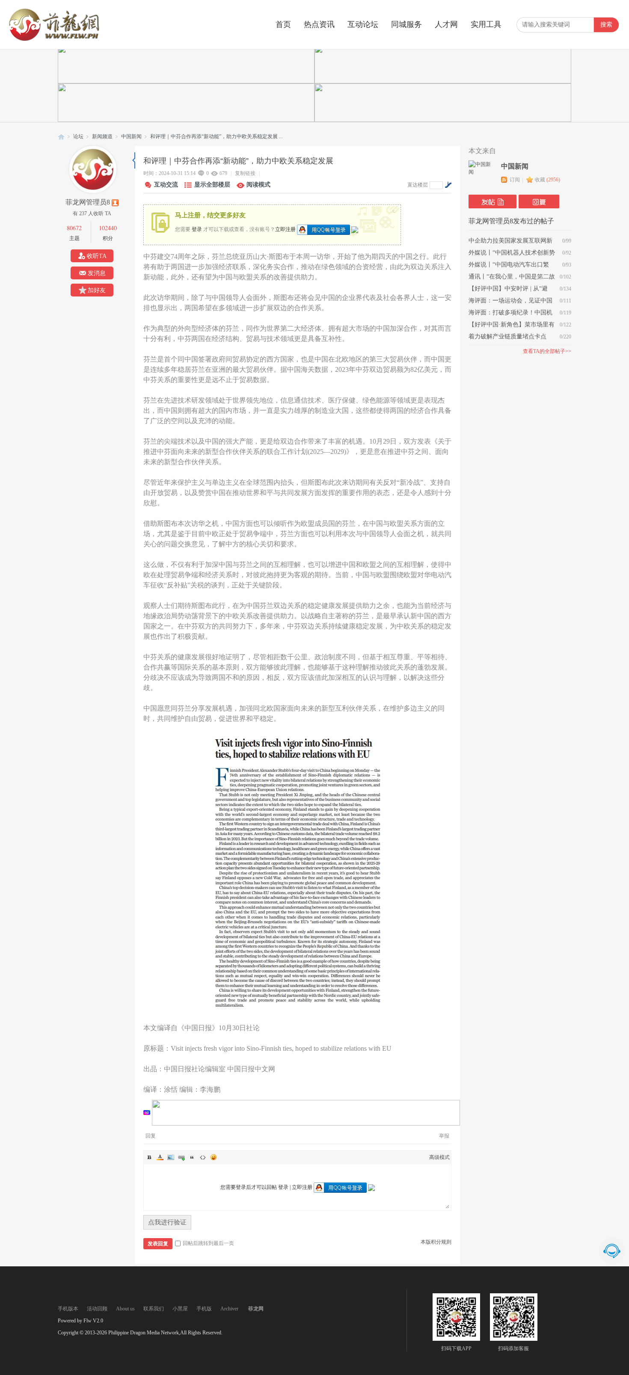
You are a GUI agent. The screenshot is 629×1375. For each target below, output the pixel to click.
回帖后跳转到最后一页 (208, 1243)
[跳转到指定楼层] (448, 184)
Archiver (229, 1309)
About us (125, 1309)
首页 (283, 24)
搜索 (606, 24)
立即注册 (285, 229)
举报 (444, 1136)
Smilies (213, 1157)
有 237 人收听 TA (92, 213)
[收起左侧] (133, 160)
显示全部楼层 (212, 184)
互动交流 (166, 184)
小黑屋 (180, 1309)
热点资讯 (319, 24)
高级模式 (439, 1157)
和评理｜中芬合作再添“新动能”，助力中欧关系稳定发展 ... (216, 136)
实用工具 (486, 24)
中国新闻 (131, 136)
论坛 (78, 136)
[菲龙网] (53, 39)
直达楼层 (417, 185)
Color (160, 1157)
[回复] (539, 201)
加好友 (97, 290)
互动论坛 (362, 24)
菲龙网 (61, 136)
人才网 (446, 24)
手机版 (204, 1309)
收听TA (97, 256)
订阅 (515, 180)
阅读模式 (258, 184)
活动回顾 (97, 1309)
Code (203, 1157)
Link (181, 1157)
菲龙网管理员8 (87, 202)
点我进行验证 (167, 1222)
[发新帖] (492, 201)
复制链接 (245, 173)
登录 (197, 229)
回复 (150, 1136)
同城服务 (406, 24)
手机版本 (68, 1309)
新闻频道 (102, 136)
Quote (192, 1157)
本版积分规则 (436, 1242)
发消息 (97, 273)
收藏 (547, 180)
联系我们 (153, 1309)
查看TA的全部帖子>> (547, 351)
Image (170, 1157)
